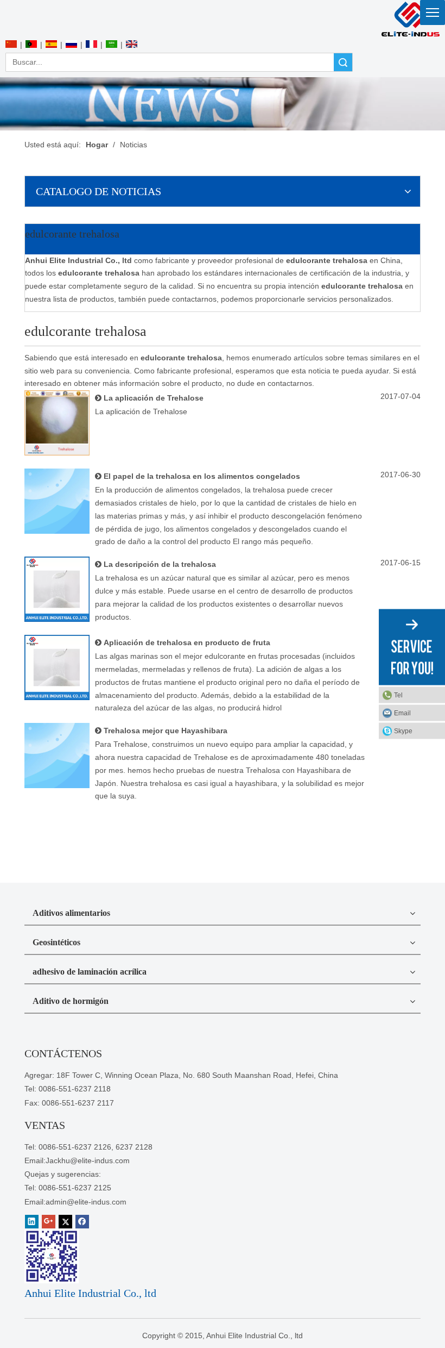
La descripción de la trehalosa (160, 564)
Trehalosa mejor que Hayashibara (165, 730)
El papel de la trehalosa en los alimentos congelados (202, 476)
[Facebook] (82, 1221)
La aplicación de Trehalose (154, 398)
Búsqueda (343, 62)
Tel (398, 695)
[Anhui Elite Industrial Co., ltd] (410, 19)
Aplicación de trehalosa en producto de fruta (187, 642)
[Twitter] (65, 1221)
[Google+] (48, 1221)
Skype (403, 731)
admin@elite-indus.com (86, 1201)
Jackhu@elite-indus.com (88, 1160)
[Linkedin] (32, 1221)
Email (402, 713)
